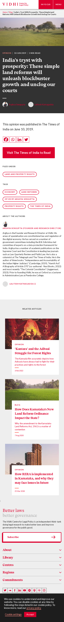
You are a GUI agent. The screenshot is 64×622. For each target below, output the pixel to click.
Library (8, 557)
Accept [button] (30, 614)
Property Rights (14, 206)
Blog (10, 12)
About (7, 550)
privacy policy (34, 608)
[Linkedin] (19, 139)
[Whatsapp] (13, 139)
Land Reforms (29, 192)
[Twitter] (26, 139)
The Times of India (40, 206)
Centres (8, 565)
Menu (59, 4)
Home (5, 12)
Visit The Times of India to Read (29, 152)
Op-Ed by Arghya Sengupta (20, 199)
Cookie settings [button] (13, 614)
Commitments (12, 580)
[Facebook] (6, 139)
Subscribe (13, 536)
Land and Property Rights (20, 174)
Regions (8, 572)
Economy (10, 192)
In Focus (46, 4)
